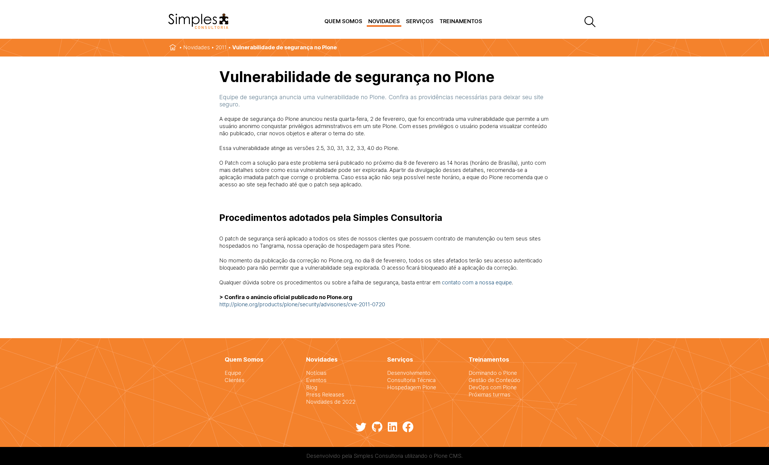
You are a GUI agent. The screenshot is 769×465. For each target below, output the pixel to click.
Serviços (419, 21)
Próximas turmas (489, 394)
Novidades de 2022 (330, 402)
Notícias (316, 373)
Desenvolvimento (408, 373)
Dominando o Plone (493, 373)
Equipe (233, 373)
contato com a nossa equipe (477, 282)
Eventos (316, 380)
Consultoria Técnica (411, 380)
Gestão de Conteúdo (494, 380)
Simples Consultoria (378, 456)
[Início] (172, 47)
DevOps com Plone (493, 387)
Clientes (235, 380)
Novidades (384, 21)
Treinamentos (460, 21)
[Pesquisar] (589, 22)
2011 (221, 47)
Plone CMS (447, 456)
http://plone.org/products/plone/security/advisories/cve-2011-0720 (302, 304)
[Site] (198, 27)
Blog (311, 387)
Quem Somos (343, 21)
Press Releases (325, 394)
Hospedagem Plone (411, 387)
